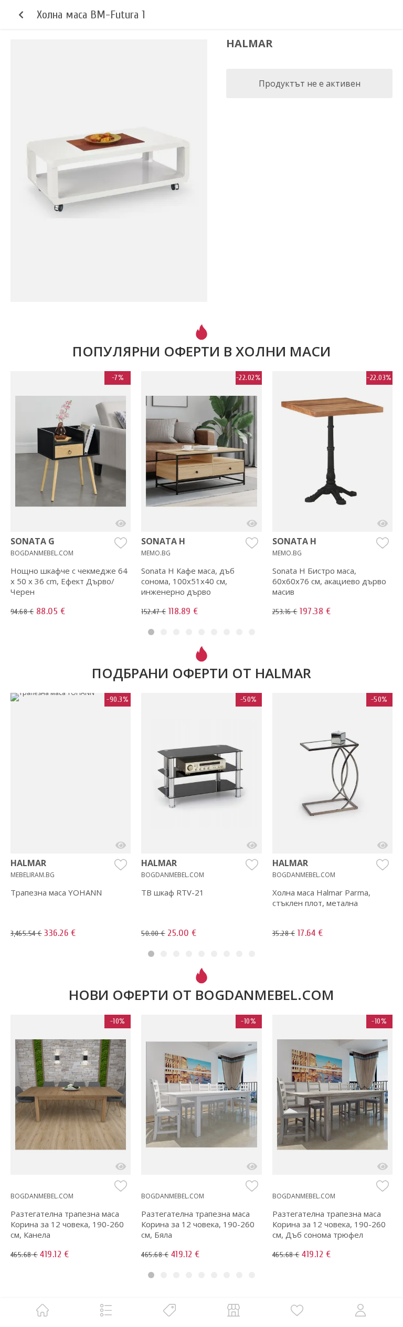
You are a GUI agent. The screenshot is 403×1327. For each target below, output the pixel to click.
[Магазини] (233, 1310)
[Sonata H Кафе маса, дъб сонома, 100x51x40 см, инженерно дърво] (252, 523)
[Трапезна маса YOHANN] (121, 845)
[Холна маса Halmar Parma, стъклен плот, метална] (383, 845)
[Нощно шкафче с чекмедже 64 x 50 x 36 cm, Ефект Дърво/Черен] (121, 523)
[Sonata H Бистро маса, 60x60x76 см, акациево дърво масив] (383, 523)
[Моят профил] (360, 1310)
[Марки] (169, 1310)
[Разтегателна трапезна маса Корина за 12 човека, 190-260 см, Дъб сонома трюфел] (383, 1166)
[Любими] (297, 1310)
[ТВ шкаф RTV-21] (252, 845)
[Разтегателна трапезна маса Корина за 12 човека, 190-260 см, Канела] (121, 1166)
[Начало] (42, 1310)
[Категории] (106, 1310)
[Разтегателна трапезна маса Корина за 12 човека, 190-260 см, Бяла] (252, 1166)
